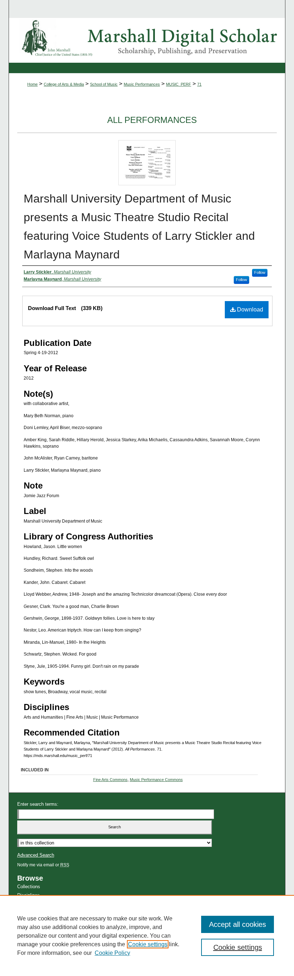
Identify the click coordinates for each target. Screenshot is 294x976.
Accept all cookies (237, 924)
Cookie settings (147, 944)
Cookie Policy (112, 953)
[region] (147, 935)
